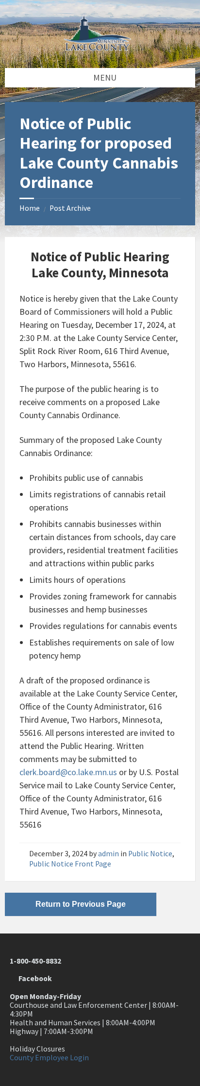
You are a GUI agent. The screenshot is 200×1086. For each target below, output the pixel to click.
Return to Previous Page (80, 904)
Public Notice (150, 853)
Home (29, 208)
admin (108, 853)
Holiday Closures (37, 1048)
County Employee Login (49, 1057)
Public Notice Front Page (70, 863)
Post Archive (70, 208)
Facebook (34, 978)
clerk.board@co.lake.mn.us (68, 772)
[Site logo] (100, 47)
